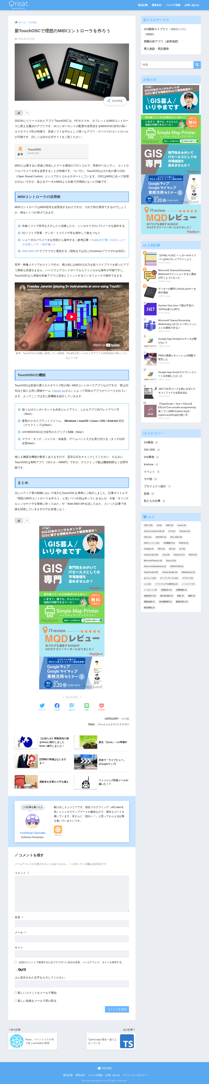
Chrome (184, 531)
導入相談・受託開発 (156, 48)
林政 (180, 596)
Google (148, 549)
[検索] (197, 65)
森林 (191, 596)
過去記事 (143, 5)
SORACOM (176, 566)
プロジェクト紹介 (157, 486)
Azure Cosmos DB (154, 531)
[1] (71, 640)
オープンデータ (169, 578)
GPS (161, 549)
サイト (19, 947)
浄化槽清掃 (165, 602)
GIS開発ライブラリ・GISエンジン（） (165, 32)
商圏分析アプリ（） (162, 41)
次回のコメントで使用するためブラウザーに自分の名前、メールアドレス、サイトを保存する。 (71, 962)
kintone (151, 464)
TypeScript (151, 572)
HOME (106, 1068)
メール (21, 932)
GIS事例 (151, 457)
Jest (165, 555)
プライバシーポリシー (135, 1075)
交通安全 (166, 590)
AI (159, 525)
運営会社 (157, 5)
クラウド (187, 578)
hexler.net (59, 390)
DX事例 (151, 442)
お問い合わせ (192, 5)
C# (172, 531)
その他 (125, 718)
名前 (19, 917)
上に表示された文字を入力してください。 (41, 977)
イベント (151, 471)
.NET (148, 525)
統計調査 (149, 607)
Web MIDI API (30, 251)
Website (58, 835)
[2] (71, 574)
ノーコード (188, 584)
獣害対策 (182, 602)
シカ (147, 584)
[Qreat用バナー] (71, 607)
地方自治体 (166, 596)
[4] (71, 542)
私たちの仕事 (154, 500)
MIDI (126, 724)
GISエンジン (151, 543)
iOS (117, 724)
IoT (182, 549)
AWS (169, 525)
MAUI (193, 555)
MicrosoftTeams (153, 560)
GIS (147, 537)
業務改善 (149, 602)
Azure (181, 525)
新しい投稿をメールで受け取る (37, 1000)
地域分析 (150, 596)
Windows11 (188, 572)
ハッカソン (150, 590)
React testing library (155, 566)
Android (105, 724)
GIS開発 (169, 543)
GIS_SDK (176, 537)
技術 (149, 493)
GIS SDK (151, 449)
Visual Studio (169, 572)
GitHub (183, 543)
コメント (22, 872)
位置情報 (181, 590)
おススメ (150, 578)
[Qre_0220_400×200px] (71, 672)
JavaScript (151, 555)
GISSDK (161, 537)
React (171, 560)
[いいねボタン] (19, 113)
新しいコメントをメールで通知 (37, 992)
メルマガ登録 (173, 5)
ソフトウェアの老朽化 (166, 584)
